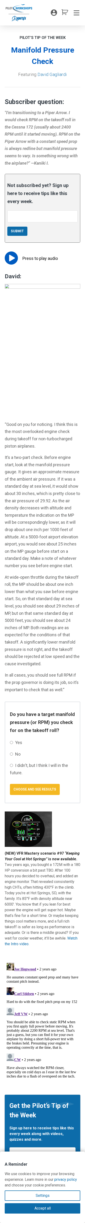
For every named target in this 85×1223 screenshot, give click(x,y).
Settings (43, 1195)
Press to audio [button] (40, 258)
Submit (17, 231)
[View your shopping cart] (64, 13)
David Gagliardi (52, 74)
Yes (18, 742)
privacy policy (65, 1179)
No (18, 754)
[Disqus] (42, 1020)
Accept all (42, 1208)
